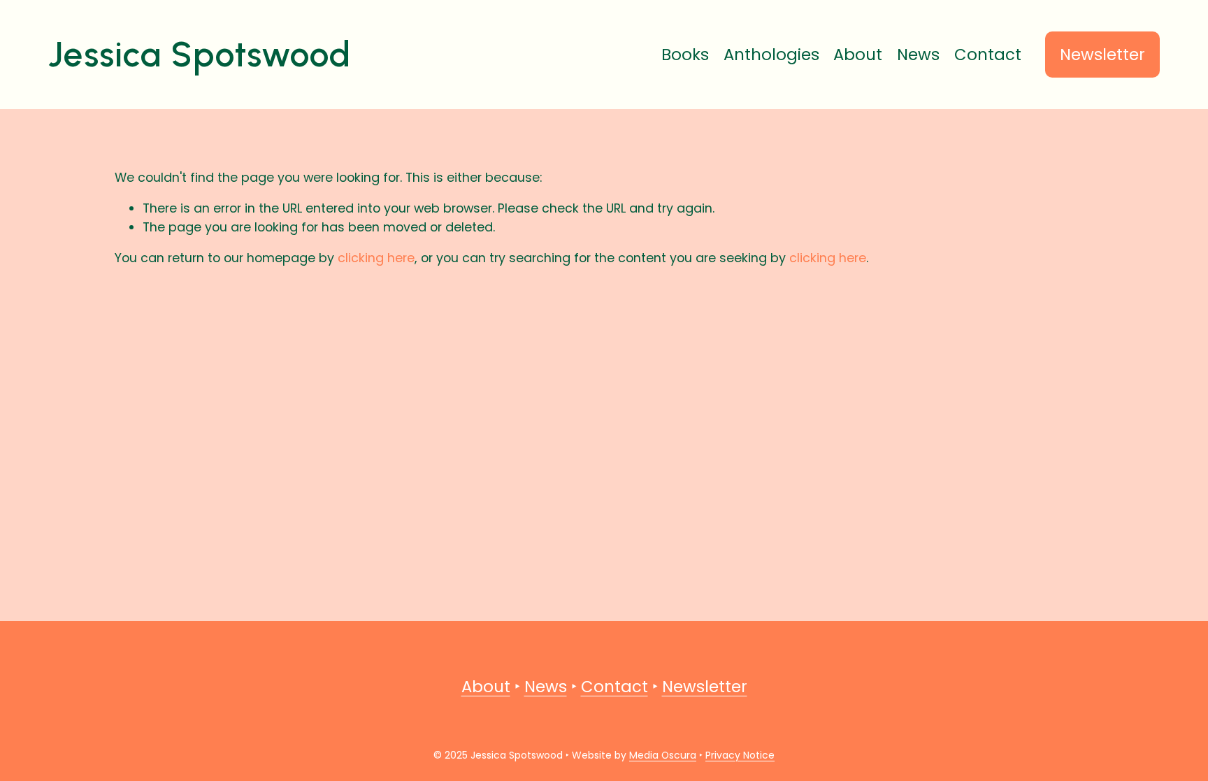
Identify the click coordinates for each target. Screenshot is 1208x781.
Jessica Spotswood (199, 54)
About (857, 54)
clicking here (376, 257)
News (918, 54)
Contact (987, 54)
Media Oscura (662, 755)
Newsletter (1102, 54)
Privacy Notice (740, 755)
